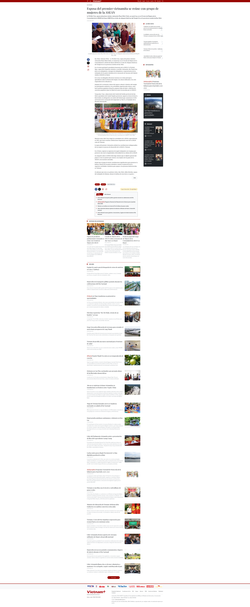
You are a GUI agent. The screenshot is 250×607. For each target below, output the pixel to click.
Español (152, 1)
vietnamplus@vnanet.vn (120, 599)
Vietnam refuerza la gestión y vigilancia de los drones (153, 49)
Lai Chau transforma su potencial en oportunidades (101, 297)
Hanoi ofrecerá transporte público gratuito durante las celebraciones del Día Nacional (116, 198)
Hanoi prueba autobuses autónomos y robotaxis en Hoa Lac (104, 419)
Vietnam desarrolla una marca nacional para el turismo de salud (104, 343)
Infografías (149, 65)
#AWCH (97, 184)
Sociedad (89, 5)
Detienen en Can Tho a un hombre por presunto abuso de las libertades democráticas (104, 372)
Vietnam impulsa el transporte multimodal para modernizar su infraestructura (151, 43)
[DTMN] (140, 586)
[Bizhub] (114, 586)
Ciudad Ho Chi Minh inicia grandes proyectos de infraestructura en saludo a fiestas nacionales (153, 28)
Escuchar (149, 135)
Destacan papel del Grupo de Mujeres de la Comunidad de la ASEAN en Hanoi (131, 240)
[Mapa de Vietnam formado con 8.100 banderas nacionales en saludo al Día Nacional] (132, 408)
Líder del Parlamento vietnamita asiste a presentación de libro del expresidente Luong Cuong (104, 437)
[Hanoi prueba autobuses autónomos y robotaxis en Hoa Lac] (132, 422)
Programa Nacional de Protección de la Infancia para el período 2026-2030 (116, 202)
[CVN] (131, 586)
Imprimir (88, 66)
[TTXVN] (90, 586)
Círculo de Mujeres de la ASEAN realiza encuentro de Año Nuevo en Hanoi (113, 239)
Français (147, 1)
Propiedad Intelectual (116, 591)
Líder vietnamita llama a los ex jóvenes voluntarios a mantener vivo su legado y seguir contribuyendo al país (104, 565)
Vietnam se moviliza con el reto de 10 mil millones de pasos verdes (113, 206)
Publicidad (161, 591)
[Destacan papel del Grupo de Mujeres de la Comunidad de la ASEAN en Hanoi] (131, 229)
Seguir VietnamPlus (125, 189)
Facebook (88, 59)
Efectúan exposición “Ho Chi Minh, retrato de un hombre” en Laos (102, 314)
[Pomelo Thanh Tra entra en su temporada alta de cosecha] (132, 360)
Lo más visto (150, 24)
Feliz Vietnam (107, 194)
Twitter (88, 63)
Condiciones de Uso (126, 591)
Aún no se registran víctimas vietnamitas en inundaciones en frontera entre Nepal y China (101, 386)
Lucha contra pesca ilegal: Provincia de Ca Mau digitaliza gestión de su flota (102, 454)
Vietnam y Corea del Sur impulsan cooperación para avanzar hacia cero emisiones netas (103, 521)
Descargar (113, 577)
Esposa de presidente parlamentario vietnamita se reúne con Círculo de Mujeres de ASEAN (95, 240)
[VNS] (122, 586)
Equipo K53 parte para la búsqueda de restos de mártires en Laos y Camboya (105, 268)
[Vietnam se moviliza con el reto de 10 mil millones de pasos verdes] (132, 492)
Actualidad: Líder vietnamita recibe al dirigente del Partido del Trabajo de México (149, 144)
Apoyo (136, 591)
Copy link (88, 69)
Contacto (113, 592)
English (143, 1)
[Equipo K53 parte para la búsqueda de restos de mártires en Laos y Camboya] (132, 271)
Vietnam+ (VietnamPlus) (97, 1)
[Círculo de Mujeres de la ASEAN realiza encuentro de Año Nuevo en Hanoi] (113, 229)
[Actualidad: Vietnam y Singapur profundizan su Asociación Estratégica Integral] (159, 129)
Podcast (149, 124)
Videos (148, 95)
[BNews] (108, 586)
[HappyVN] (159, 586)
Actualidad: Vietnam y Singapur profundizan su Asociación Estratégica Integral (149, 130)
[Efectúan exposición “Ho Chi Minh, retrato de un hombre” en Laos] (132, 317)
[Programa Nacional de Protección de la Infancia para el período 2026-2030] (132, 474)
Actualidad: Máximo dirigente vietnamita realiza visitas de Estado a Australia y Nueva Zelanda (149, 158)
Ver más (91, 264)
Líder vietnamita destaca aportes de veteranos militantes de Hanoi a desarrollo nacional (116, 209)
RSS (133, 591)
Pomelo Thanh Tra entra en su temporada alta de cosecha (105, 357)
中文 (155, 1)
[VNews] (96, 586)
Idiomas (141, 591)
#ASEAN (103, 184)
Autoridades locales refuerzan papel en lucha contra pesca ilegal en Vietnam (153, 56)
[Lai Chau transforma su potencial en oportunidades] (132, 300)
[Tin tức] (102, 586)
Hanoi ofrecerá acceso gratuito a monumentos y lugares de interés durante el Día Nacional (117, 213)
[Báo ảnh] (150, 586)
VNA (146, 591)
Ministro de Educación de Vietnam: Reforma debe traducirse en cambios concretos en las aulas (103, 506)
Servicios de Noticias (152, 591)
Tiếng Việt (139, 1)
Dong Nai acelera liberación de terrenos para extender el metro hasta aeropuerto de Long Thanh (105, 328)
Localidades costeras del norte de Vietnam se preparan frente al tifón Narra (153, 35)
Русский (158, 1)
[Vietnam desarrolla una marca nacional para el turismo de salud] (132, 345)
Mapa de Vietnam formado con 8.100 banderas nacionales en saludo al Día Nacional (102, 405)
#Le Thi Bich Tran (111, 184)
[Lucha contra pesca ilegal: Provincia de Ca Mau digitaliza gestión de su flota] (132, 457)
